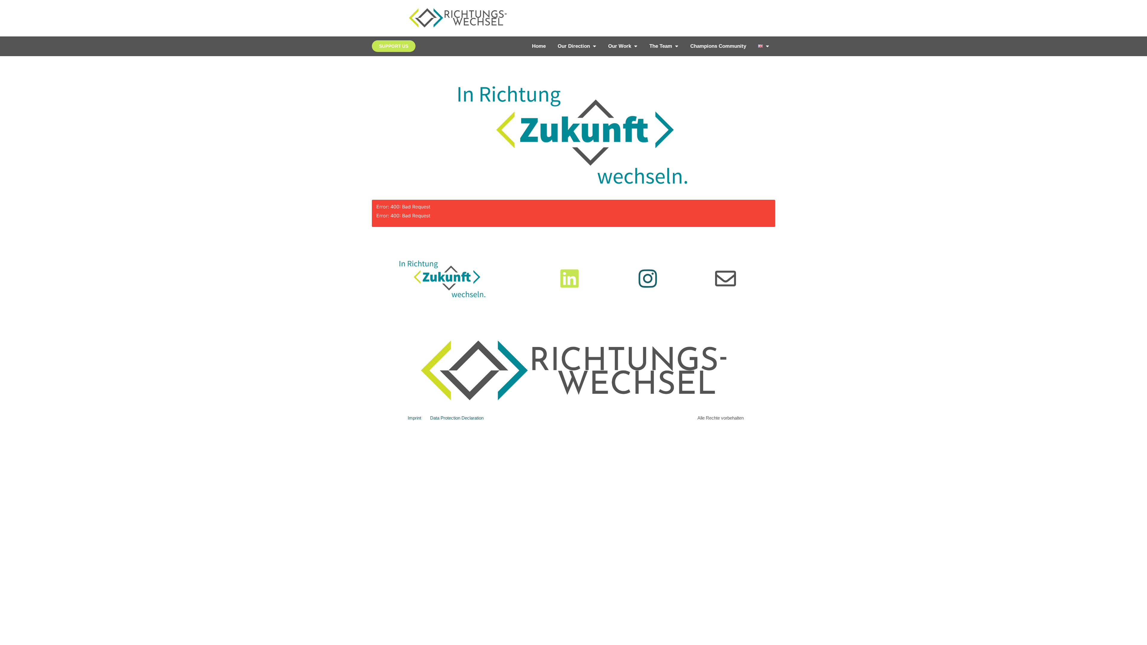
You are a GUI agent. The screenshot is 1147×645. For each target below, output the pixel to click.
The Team (660, 46)
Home (539, 46)
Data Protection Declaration (457, 417)
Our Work (619, 46)
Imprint (414, 417)
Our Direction (574, 46)
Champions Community (718, 46)
